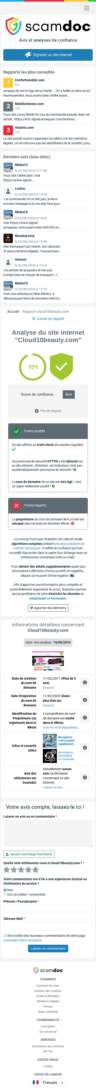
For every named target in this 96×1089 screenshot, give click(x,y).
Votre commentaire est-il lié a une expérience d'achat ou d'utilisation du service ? (45, 881)
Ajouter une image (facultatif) (30, 854)
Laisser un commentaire (48, 948)
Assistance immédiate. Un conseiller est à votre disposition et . (66, 756)
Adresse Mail (14, 918)
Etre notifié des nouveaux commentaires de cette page (44, 938)
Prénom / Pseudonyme (21, 901)
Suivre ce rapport (50, 319)
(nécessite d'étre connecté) (22, 940)
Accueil (13, 311)
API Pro (48, 1051)
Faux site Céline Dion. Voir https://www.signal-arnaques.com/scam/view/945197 (28, 180)
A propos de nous (48, 985)
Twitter (48, 1066)
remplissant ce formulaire (47, 598)
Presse (48, 1006)
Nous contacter (48, 1011)
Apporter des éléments (49, 608)
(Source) (48, 687)
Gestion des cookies (48, 991)
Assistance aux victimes (48, 1046)
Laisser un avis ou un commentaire (30, 816)
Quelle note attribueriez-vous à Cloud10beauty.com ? (43, 863)
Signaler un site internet (52, 55)
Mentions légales (48, 1001)
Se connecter (48, 1031)
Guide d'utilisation (48, 996)
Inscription (48, 1026)
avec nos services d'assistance (66, 741)
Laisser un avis (53, 787)
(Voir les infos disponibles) (60, 727)
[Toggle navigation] (86, 8)
